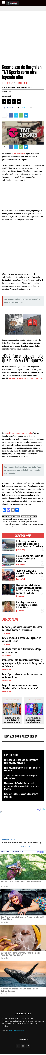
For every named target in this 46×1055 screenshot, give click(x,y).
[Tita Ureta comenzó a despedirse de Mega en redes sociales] (8, 575)
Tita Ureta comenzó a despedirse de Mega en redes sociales (30, 573)
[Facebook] (4, 101)
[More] (31, 108)
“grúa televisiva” (18, 153)
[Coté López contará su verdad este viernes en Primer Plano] (8, 606)
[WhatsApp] (14, 101)
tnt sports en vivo (18, 524)
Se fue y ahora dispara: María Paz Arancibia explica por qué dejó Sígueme (33, 720)
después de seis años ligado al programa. (26, 378)
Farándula (20, 596)
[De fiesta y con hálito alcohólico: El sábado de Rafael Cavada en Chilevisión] (8, 545)
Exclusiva (20, 550)
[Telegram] (19, 101)
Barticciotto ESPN (14, 516)
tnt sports (6, 524)
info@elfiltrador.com (16, 1031)
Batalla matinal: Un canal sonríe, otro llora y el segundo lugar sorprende (12, 720)
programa (22, 521)
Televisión (20, 579)
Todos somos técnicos (10, 527)
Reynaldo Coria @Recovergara (20, 87)
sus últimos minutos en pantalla (18, 433)
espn (34, 516)
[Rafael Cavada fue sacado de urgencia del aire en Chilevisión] (8, 560)
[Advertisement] (23, 35)
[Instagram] (23, 1046)
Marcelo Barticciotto (10, 521)
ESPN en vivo (7, 519)
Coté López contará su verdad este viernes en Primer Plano (27, 605)
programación (32, 521)
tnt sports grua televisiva (34, 524)
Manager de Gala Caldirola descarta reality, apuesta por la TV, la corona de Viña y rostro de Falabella (29, 589)
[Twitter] (9, 101)
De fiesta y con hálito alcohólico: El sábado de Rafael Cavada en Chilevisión (29, 544)
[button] (4, 2)
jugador (27, 519)
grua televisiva (18, 519)
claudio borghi (26, 516)
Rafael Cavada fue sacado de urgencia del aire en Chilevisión (29, 558)
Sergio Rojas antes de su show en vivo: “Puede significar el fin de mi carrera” (20, 687)
